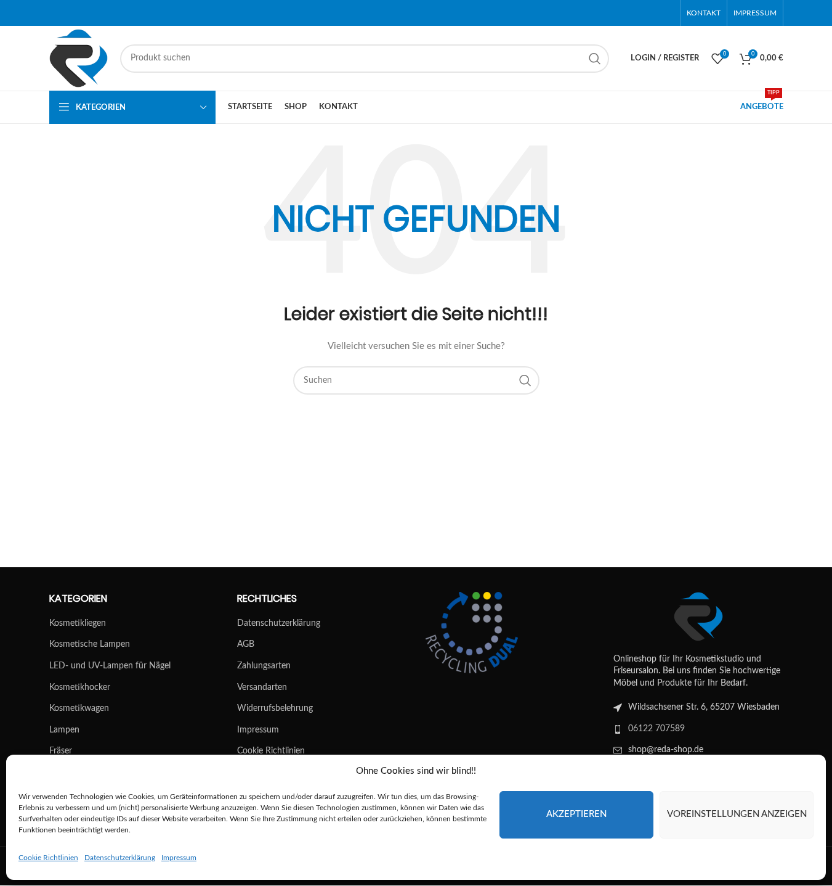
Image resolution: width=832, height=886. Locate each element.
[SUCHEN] (595, 58)
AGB (245, 644)
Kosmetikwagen (79, 708)
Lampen (64, 730)
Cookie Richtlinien (48, 857)
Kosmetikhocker (79, 687)
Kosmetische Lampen (89, 644)
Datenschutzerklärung (119, 857)
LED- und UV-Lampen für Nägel (110, 666)
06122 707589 (656, 728)
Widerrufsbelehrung (275, 708)
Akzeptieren (576, 814)
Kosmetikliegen (77, 623)
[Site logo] (78, 58)
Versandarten (262, 687)
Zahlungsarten (264, 666)
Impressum (178, 857)
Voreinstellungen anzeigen (737, 814)
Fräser (60, 751)
